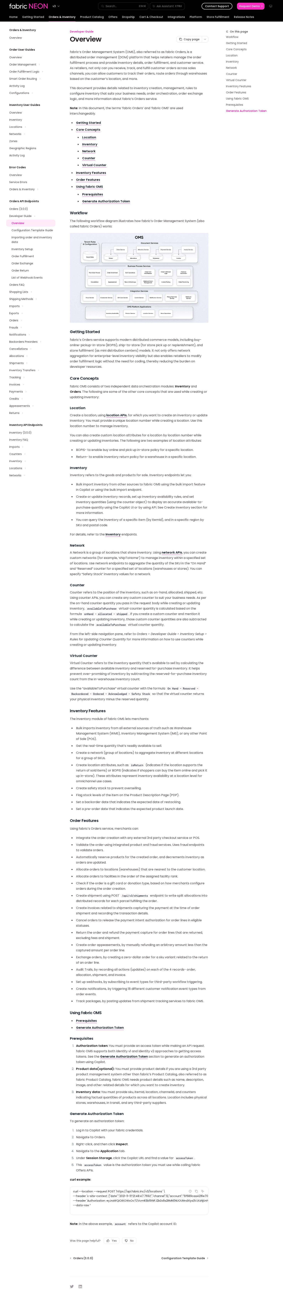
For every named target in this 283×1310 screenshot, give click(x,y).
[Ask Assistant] (202, 1191)
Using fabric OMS (237, 99)
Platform (196, 17)
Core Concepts (236, 49)
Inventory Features (238, 86)
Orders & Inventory (62, 17)
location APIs (116, 415)
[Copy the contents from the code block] (196, 1191)
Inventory (232, 62)
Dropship (128, 17)
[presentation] (139, 1200)
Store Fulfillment (218, 17)
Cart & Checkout (151, 17)
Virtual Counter (236, 80)
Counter (231, 74)
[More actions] (205, 39)
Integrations (176, 17)
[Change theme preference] (271, 6)
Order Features (236, 92)
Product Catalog (92, 17)
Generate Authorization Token (246, 111)
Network (231, 68)
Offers (112, 17)
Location (232, 55)
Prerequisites (234, 105)
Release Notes (244, 17)
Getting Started (33, 17)
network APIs (172, 552)
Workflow (232, 37)
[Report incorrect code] (190, 1191)
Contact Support (217, 6)
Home (13, 17)
